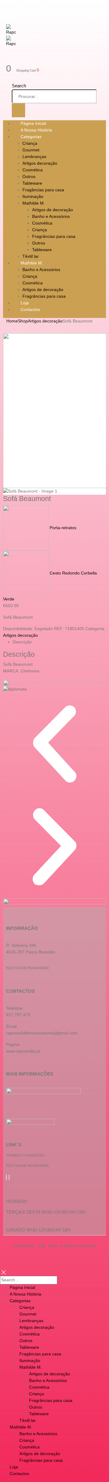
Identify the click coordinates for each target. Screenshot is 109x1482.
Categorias (31, 136)
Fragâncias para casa (43, 189)
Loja (14, 1466)
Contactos (30, 309)
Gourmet (30, 149)
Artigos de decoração (52, 209)
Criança (29, 143)
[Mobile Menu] (11, 6)
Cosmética (32, 169)
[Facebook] (6, 1177)
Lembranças (34, 156)
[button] (54, 744)
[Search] (18, 110)
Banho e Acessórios (51, 216)
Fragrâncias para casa (53, 236)
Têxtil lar (27, 1420)
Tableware (32, 183)
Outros (28, 176)
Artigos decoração (39, 163)
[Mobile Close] (3, 1272)
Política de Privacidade (27, 968)
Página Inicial (22, 1287)
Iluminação (32, 196)
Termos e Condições (25, 1155)
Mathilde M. (33, 203)
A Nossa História (25, 1294)
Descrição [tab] (22, 641)
